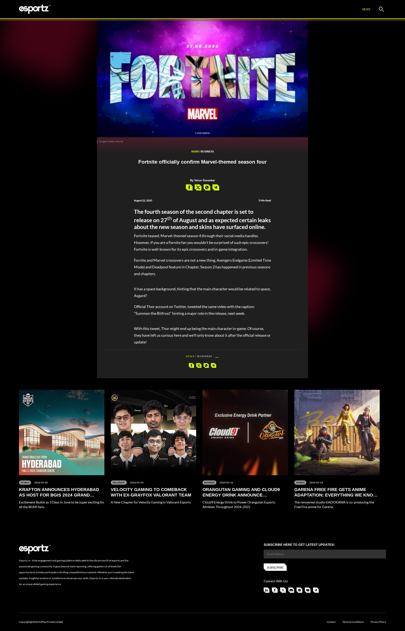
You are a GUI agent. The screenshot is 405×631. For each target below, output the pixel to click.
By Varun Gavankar (202, 180)
